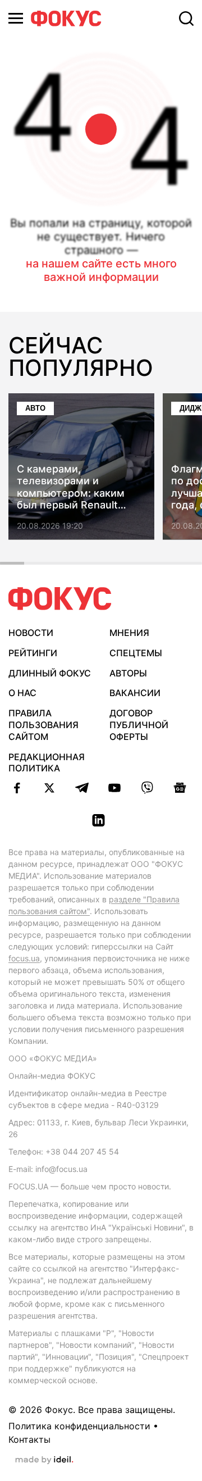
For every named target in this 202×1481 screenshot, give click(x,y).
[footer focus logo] (60, 598)
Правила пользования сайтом (43, 724)
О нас (22, 692)
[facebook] (16, 787)
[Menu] (15, 18)
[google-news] (179, 787)
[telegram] (81, 787)
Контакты (29, 1439)
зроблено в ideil (44, 1460)
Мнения (129, 632)
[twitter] (49, 787)
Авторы (128, 673)
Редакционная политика (46, 762)
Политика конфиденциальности (79, 1426)
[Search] (186, 18)
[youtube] (114, 787)
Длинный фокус (49, 673)
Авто (35, 408)
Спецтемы (135, 652)
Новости (30, 632)
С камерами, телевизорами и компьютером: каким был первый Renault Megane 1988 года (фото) (80, 487)
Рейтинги (32, 652)
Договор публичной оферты (138, 724)
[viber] (147, 787)
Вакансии (134, 692)
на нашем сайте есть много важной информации (101, 270)
